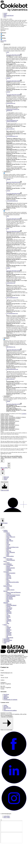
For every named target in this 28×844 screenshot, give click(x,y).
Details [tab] (5, 14)
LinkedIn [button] (8, 78)
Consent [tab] (5, 13)
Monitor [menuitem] (8, 631)
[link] (8, 533)
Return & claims (7, 707)
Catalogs (5, 695)
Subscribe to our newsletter (6, 716)
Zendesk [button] (8, 92)
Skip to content (4, 467)
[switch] (1, 34)
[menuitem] (5, 530)
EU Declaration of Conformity (10, 699)
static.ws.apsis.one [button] (10, 129)
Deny (2, 457)
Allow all (20, 457)
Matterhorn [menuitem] (8, 629)
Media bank (6, 477)
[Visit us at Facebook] (14, 757)
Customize (14, 457)
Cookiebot (24, 413)
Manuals (5, 698)
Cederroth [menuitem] (8, 627)
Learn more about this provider (13, 54)
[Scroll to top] (1, 820)
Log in (2, 518)
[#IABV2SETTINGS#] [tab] (8, 15)
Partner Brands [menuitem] (9, 637)
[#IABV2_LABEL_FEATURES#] (7, 423)
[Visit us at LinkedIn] (14, 784)
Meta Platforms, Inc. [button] (10, 347)
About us (5, 478)
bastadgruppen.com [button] (10, 104)
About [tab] (4, 16)
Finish (2, 459)
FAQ (4, 709)
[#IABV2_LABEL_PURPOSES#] (8, 419)
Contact (5, 479)
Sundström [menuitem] (8, 633)
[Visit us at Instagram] (14, 811)
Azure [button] (7, 52)
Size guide (5, 706)
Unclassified (7, 396)
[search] (1, 528)
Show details (3, 40)
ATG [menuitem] (7, 626)
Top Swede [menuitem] (8, 635)
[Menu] (3, 527)
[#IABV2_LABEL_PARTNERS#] (7, 427)
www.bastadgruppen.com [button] (12, 137)
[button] (16, 110)
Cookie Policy (6, 816)
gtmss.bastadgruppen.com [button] (12, 298)
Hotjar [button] (7, 229)
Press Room (6, 694)
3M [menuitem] (7, 636)
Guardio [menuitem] (8, 628)
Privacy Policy (6, 817)
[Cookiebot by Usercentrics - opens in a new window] (14, 10)
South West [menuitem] (8, 632)
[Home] (1, 525)
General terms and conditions (10, 710)
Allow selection (8, 457)
